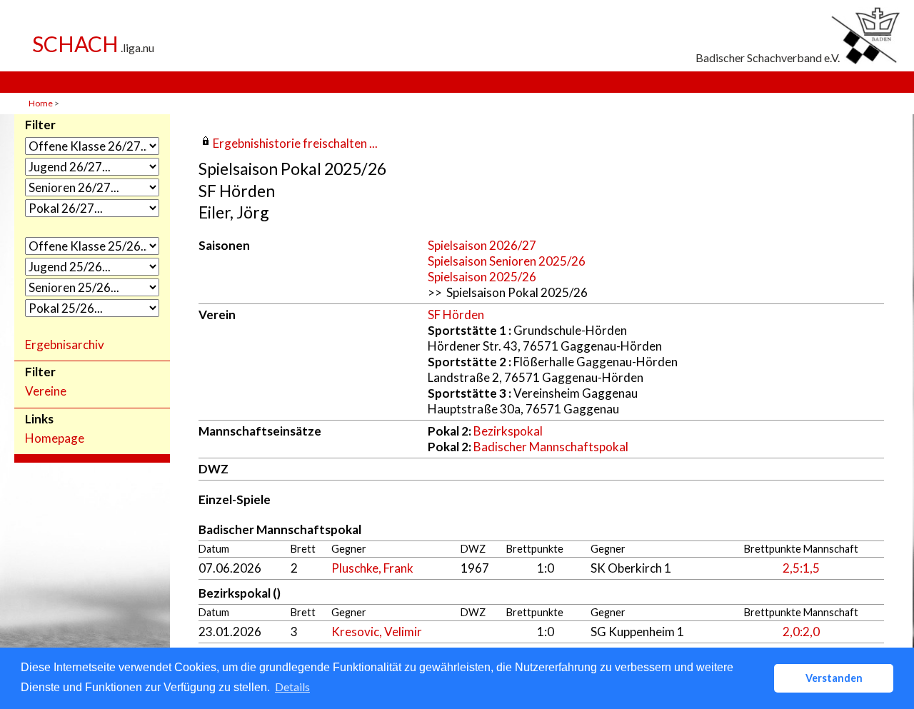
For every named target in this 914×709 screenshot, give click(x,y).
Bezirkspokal (508, 430)
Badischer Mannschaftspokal (550, 446)
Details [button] (292, 686)
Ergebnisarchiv (64, 345)
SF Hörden (456, 314)
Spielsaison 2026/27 (482, 245)
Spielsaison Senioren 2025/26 (507, 260)
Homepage (54, 438)
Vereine (45, 391)
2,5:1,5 (801, 567)
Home (41, 103)
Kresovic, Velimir (376, 631)
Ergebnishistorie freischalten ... (295, 143)
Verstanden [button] (834, 678)
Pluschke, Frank (372, 567)
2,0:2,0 (801, 631)
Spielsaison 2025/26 (482, 276)
